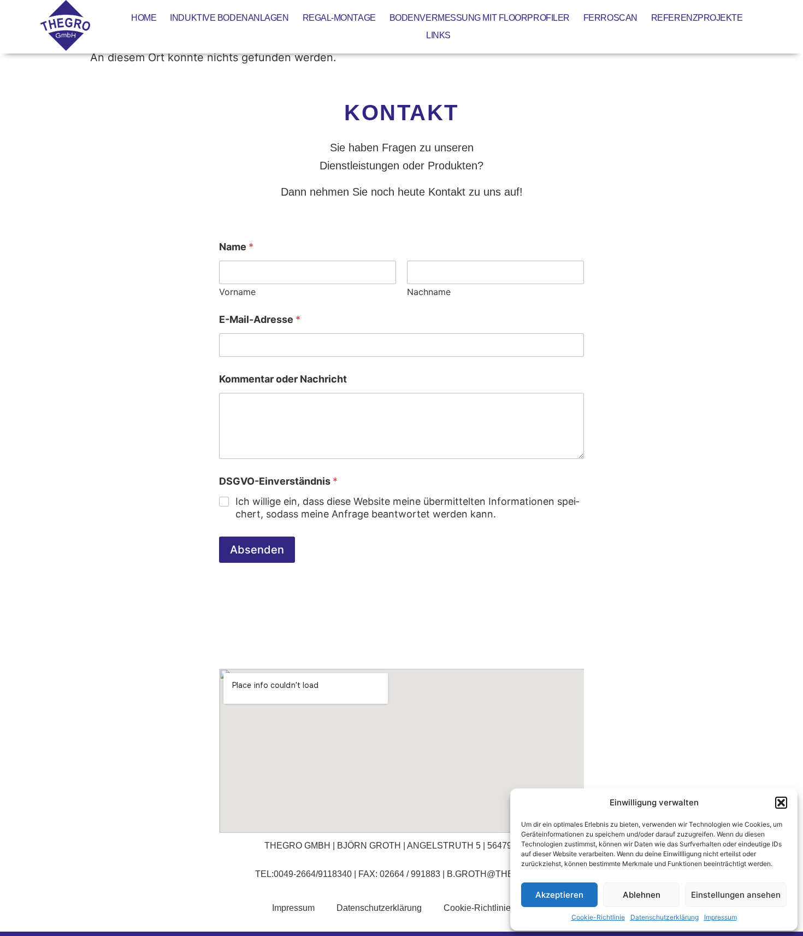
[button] (781, 802)
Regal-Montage (339, 17)
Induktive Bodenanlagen (229, 17)
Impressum (720, 917)
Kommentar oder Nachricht (283, 379)
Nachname (429, 292)
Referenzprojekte (697, 17)
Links (438, 35)
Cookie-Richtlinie (598, 917)
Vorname (237, 292)
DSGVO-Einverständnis (278, 481)
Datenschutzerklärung (664, 917)
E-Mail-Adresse (259, 319)
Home (143, 17)
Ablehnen (641, 895)
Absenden (257, 549)
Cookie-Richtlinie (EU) (487, 908)
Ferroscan (610, 17)
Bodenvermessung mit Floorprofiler (479, 17)
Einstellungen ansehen (736, 895)
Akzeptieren (559, 895)
